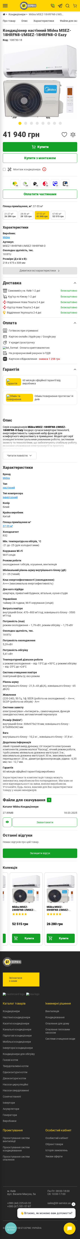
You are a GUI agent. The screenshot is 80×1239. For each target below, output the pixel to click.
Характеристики (43, 20)
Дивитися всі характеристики (38, 270)
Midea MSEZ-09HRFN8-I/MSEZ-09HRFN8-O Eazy (58, 909)
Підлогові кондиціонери (17, 1035)
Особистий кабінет (56, 1138)
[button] (19, 123)
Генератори (10, 1114)
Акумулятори (11, 1108)
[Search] (67, 6)
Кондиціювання (55, 1017)
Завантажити (45, 822)
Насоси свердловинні (16, 1090)
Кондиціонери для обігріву (19, 1053)
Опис (24, 20)
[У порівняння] (73, 134)
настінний (9, 487)
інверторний (10, 497)
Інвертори (9, 1102)
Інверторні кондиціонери (18, 1047)
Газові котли (10, 1059)
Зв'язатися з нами (15, 979)
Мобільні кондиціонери (17, 1041)
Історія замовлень (56, 1150)
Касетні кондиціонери (16, 1023)
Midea (6, 237)
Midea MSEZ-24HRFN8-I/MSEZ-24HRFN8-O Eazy (23, 909)
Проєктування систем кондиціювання (16, 1149)
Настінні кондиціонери (16, 1017)
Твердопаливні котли (15, 1066)
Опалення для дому (57, 1023)
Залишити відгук (40, 853)
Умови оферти (54, 1156)
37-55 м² (8, 526)
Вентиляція (52, 1011)
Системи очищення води (60, 1038)
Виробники (9, 1120)
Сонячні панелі (12, 1096)
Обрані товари (54, 1144)
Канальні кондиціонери (17, 1029)
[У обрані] (64, 134)
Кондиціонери (11, 1011)
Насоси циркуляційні (15, 1084)
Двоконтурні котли (14, 1078)
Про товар (9, 20)
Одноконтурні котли (15, 1072)
